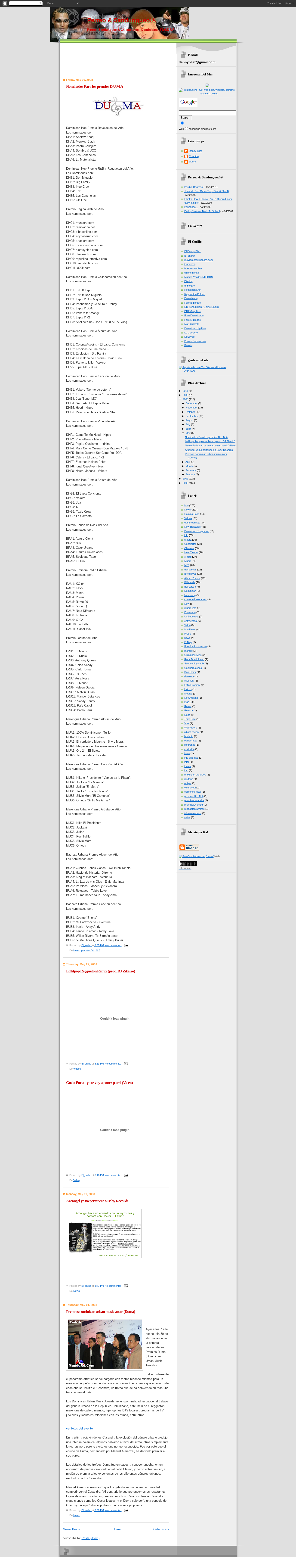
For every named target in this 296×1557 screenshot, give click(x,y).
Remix (187, 706)
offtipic (187, 783)
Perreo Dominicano (195, 341)
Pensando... (191, 207)
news (187, 637)
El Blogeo (189, 285)
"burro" (210, 856)
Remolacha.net (192, 289)
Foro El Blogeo (192, 302)
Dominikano (190, 298)
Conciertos (190, 543)
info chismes (191, 757)
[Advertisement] (90, 54)
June (189, 428)
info (186, 535)
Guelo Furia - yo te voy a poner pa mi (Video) (99, 1083)
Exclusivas (190, 573)
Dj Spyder (189, 336)
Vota (186, 723)
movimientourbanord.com (198, 259)
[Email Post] (126, 945)
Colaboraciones (193, 667)
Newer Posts (71, 1529)
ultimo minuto (191, 272)
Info (186, 505)
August (189, 420)
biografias (189, 744)
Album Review (192, 578)
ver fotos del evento (79, 1428)
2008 (186, 399)
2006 (186, 483)
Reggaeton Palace (194, 294)
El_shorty (189, 255)
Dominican (190, 590)
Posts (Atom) (90, 1538)
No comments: (113, 945)
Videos (77, 1068)
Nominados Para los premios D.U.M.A (94, 86)
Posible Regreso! (194, 187)
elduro (192, 161)
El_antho (194, 156)
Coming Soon (191, 514)
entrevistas (190, 621)
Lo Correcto (191, 332)
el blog (187, 556)
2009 (186, 395)
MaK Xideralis (192, 324)
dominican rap (192, 522)
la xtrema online (193, 268)
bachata (188, 736)
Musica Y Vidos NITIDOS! (198, 277)
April (188, 462)
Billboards (189, 582)
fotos (187, 753)
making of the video (195, 774)
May (188, 433)
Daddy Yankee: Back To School (202, 211)
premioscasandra (194, 800)
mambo (188, 650)
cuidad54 (189, 749)
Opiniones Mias (193, 655)
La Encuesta (191, 616)
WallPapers (190, 727)
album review (191, 732)
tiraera (187, 539)
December (192, 403)
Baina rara (190, 586)
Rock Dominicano (194, 659)
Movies (188, 693)
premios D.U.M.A (90, 950)
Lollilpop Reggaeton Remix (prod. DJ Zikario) (100, 971)
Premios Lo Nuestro (195, 646)
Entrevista (190, 612)
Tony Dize (190, 719)
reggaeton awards (194, 808)
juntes (187, 766)
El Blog (188, 642)
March (190, 466)
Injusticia (189, 680)
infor (186, 761)
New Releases (192, 526)
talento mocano (192, 813)
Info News (190, 629)
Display (188, 281)
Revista (188, 710)
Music (187, 561)
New (186, 603)
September (192, 416)
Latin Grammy (192, 685)
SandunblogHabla (194, 663)
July (188, 424)
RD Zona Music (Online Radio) (201, 306)
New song (190, 595)
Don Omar (190, 672)
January (191, 474)
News (76, 950)
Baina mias (190, 569)
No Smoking (191, 697)
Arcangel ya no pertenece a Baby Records (97, 1201)
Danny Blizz (195, 150)
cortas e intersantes (195, 599)
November (192, 407)
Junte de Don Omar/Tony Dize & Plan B (206, 191)
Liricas (188, 689)
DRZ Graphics (192, 311)
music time (190, 608)
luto (186, 770)
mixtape (188, 779)
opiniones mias (192, 791)
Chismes (189, 548)
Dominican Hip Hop (195, 328)
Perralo (188, 345)
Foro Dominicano (194, 315)
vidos (187, 817)
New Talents (191, 552)
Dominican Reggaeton (196, 531)
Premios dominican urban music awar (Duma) (100, 1311)
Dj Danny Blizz (192, 251)
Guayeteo (189, 264)
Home (116, 1529)
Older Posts (161, 1529)
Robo (187, 714)
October (191, 412)
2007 (186, 478)
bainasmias (190, 740)
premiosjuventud (193, 804)
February (191, 470)
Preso (187, 633)
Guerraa (189, 676)
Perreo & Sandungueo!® (121, 20)
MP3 (186, 565)
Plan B (187, 702)
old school (190, 787)
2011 (186, 390)
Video (76, 1180)
